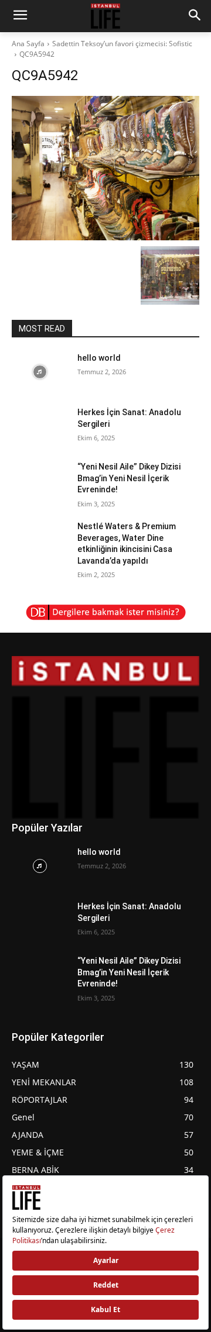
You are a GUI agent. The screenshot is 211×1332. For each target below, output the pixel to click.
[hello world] (40, 372)
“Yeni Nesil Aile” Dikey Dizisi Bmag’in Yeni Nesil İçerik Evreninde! (129, 478)
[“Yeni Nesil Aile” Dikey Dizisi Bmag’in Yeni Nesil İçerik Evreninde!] (40, 481)
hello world (99, 358)
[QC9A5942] (105, 168)
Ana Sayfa (28, 44)
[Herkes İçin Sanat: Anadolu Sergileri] (40, 426)
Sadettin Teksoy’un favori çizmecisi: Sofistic (122, 44)
